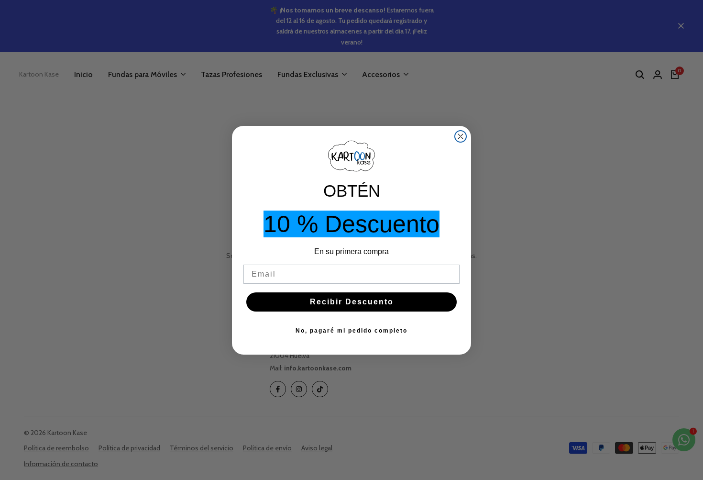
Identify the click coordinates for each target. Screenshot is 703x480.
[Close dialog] (460, 136)
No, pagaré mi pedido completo (351, 330)
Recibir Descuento (352, 302)
